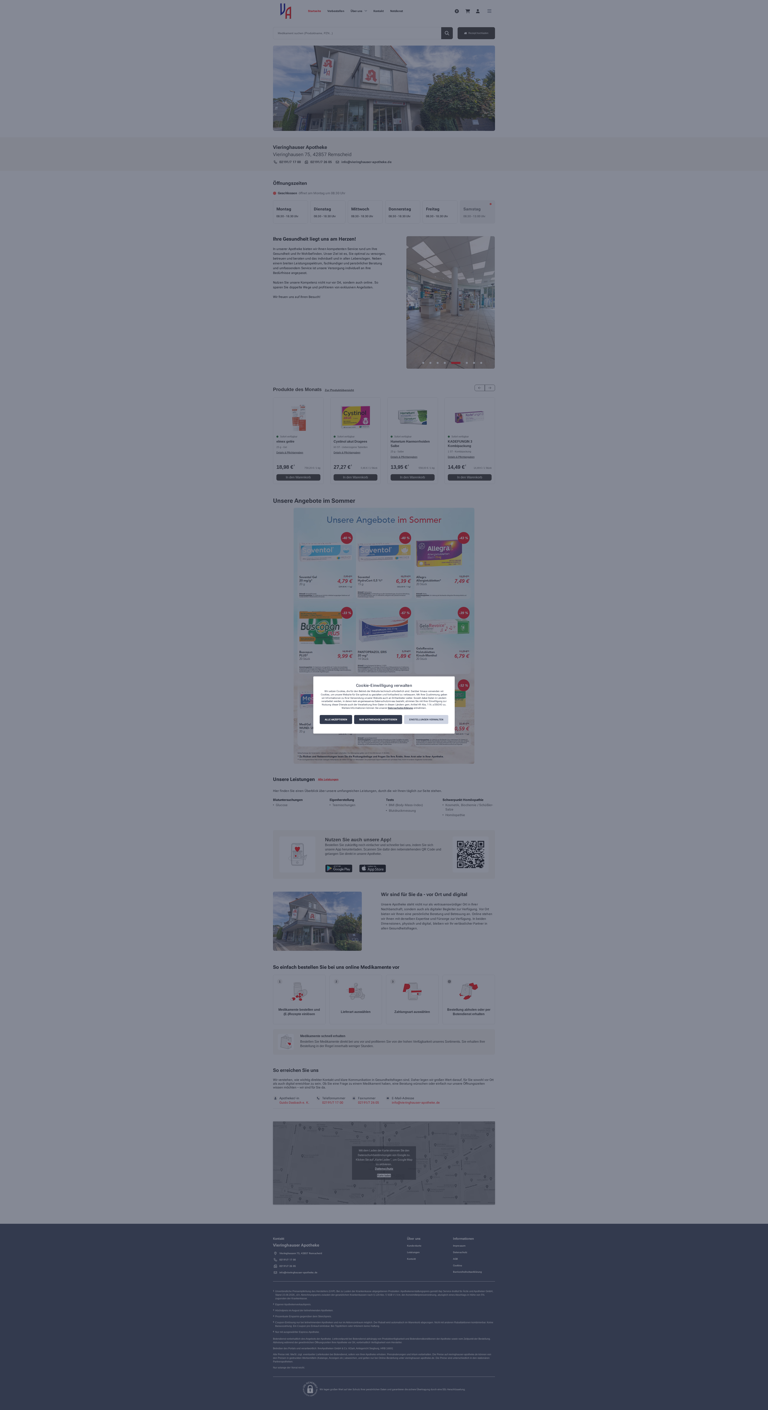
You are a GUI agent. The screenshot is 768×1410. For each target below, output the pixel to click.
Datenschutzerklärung (400, 708)
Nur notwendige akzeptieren (378, 719)
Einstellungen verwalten (426, 719)
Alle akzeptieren (336, 719)
